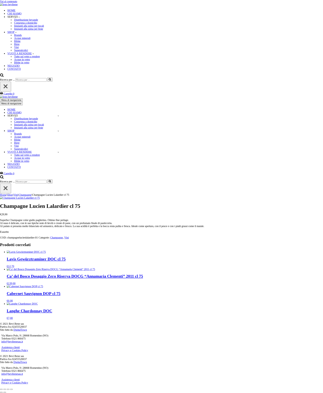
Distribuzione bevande (26, 19)
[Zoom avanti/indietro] (1, 389)
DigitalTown (20, 329)
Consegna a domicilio (25, 22)
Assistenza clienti (10, 347)
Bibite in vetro (21, 62)
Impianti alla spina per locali (29, 25)
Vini (16, 47)
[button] (19, 16)
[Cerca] (2, 76)
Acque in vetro (22, 59)
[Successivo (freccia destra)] (4, 392)
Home (3, 194)
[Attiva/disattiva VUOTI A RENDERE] (58, 152)
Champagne (25, 194)
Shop (10, 194)
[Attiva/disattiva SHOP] (58, 130)
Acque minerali (22, 38)
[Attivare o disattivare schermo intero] (4, 389)
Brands (18, 35)
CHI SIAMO (14, 13)
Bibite (17, 41)
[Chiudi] (5, 87)
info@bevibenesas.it (12, 341)
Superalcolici (21, 50)
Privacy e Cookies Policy (14, 350)
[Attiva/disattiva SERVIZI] (58, 115)
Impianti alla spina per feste (28, 28)
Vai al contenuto (8, 1)
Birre (17, 44)
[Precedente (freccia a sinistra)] (1, 392)
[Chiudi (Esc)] (11, 389)
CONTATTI (14, 68)
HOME (11, 10)
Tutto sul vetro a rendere (27, 56)
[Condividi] (8, 389)
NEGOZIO (13, 65)
